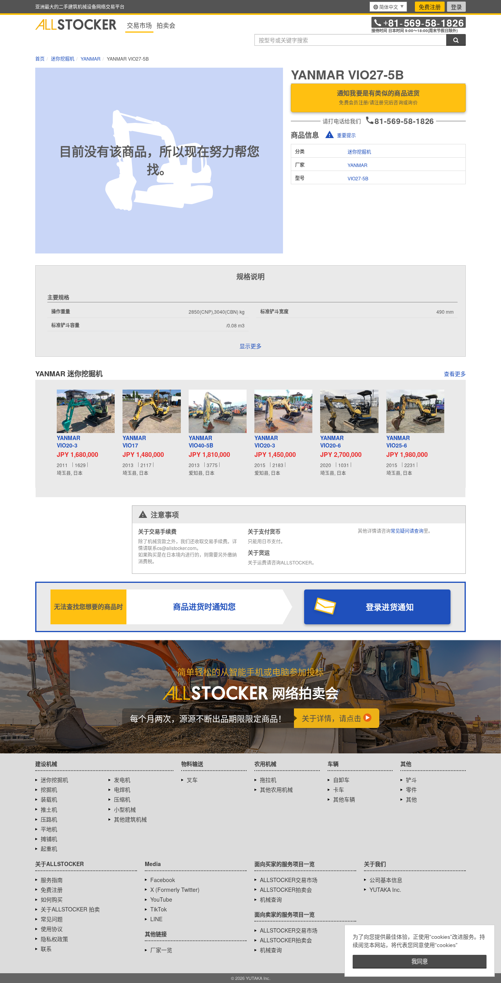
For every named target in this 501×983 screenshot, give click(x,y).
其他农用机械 (276, 789)
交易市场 (139, 25)
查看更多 (455, 373)
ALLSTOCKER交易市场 (288, 880)
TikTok (158, 909)
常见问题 (52, 919)
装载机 (49, 799)
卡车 (338, 789)
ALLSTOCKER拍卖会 (286, 889)
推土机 (49, 809)
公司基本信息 (385, 880)
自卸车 (341, 780)
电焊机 (122, 789)
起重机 (49, 848)
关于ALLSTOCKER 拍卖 (70, 909)
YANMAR (358, 165)
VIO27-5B (358, 178)
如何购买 (52, 899)
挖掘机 (49, 789)
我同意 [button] (419, 961)
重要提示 (346, 135)
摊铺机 (49, 839)
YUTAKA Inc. (385, 889)
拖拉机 (268, 780)
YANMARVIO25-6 (398, 441)
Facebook (162, 880)
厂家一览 (161, 950)
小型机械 (125, 809)
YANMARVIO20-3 (68, 441)
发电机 (122, 780)
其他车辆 (344, 799)
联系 (46, 948)
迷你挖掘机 (359, 151)
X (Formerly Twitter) (175, 889)
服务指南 (52, 880)
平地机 (49, 829)
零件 (411, 789)
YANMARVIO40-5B (201, 441)
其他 (411, 799)
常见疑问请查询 (407, 530)
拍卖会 (166, 25)
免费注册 (430, 7)
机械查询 (271, 899)
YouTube (161, 899)
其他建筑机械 (130, 819)
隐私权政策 (54, 939)
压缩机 (122, 799)
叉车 (192, 780)
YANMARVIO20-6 (332, 441)
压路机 (49, 819)
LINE (156, 919)
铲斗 (411, 780)
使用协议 (52, 929)
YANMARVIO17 (134, 441)
